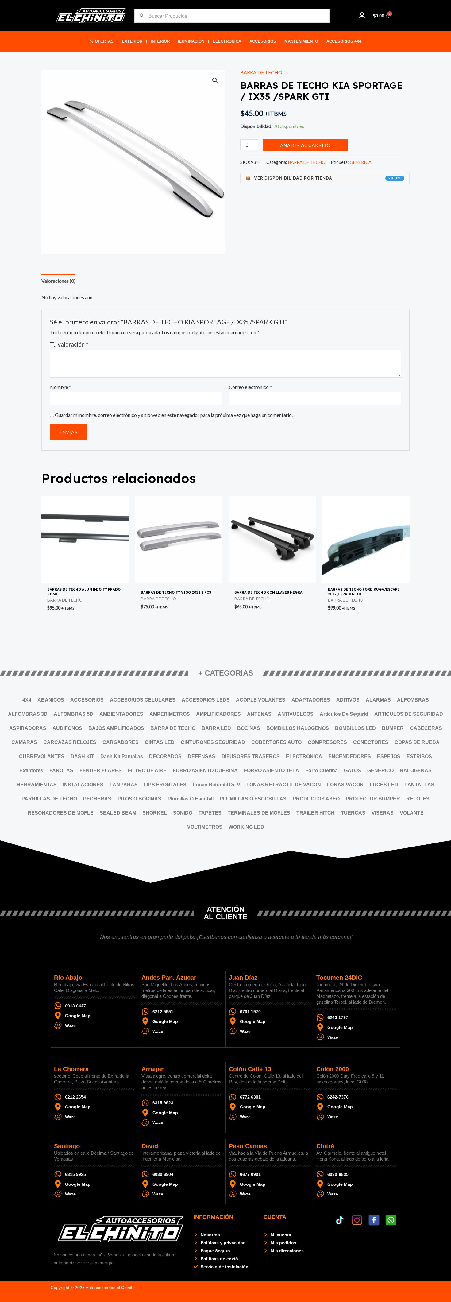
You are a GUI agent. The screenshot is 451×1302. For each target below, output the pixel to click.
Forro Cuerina (321, 770)
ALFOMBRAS (413, 700)
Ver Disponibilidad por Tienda (323, 178)
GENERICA (361, 162)
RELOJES (418, 798)
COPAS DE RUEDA (417, 742)
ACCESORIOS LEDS (206, 700)
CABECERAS (426, 728)
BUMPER (393, 728)
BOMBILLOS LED (355, 728)
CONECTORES (370, 742)
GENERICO (380, 770)
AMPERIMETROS (169, 714)
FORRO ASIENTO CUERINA (205, 770)
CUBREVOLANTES (41, 756)
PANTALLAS (419, 784)
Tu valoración (69, 344)
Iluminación (191, 41)
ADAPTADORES (310, 700)
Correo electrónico (250, 387)
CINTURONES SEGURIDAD (213, 742)
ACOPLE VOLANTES (260, 700)
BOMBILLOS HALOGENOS (297, 728)
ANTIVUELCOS (296, 714)
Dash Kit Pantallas (121, 756)
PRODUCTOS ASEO (316, 798)
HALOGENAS (416, 770)
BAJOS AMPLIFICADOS (116, 728)
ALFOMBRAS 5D (73, 714)
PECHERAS (97, 798)
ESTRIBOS (419, 756)
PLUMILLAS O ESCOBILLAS (253, 798)
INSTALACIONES (83, 784)
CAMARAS (24, 742)
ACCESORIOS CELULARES (142, 700)
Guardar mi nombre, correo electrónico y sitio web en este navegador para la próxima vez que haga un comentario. (174, 415)
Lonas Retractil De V (216, 784)
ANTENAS (259, 714)
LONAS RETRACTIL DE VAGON (283, 784)
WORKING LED (246, 827)
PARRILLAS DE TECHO (49, 798)
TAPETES (210, 813)
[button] (215, 80)
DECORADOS (165, 756)
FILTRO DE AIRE (147, 770)
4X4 (26, 700)
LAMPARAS (124, 784)
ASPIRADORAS (27, 728)
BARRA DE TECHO (261, 72)
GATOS (352, 770)
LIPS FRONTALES (165, 784)
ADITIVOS (348, 700)
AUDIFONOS (67, 728)
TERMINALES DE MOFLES (259, 813)
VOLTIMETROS (204, 827)
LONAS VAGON (345, 784)
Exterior (132, 41)
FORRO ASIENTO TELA (271, 770)
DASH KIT (82, 756)
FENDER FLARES (100, 770)
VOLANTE (412, 813)
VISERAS (383, 813)
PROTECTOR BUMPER (373, 798)
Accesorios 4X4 (343, 41)
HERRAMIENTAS (37, 784)
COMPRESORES (327, 742)
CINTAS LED (160, 742)
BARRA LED (216, 728)
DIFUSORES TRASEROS (251, 756)
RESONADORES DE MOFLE (61, 813)
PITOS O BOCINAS (139, 798)
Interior (160, 41)
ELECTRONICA (227, 41)
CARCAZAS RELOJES (69, 742)
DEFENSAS (201, 756)
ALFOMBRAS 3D (28, 714)
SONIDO (182, 813)
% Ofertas (102, 41)
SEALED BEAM (118, 813)
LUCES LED (384, 784)
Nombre (60, 387)
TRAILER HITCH (315, 813)
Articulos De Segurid (344, 714)
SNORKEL (154, 813)
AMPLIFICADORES (218, 714)
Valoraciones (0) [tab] (58, 281)
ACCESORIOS (262, 41)
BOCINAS (248, 728)
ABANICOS (50, 700)
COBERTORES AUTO (276, 742)
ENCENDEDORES (349, 756)
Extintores (31, 770)
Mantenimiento (301, 41)
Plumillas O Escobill (191, 798)
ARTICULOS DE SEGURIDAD (408, 714)
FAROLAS (61, 770)
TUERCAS (353, 813)
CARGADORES (120, 742)
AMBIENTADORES (121, 714)
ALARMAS (378, 700)
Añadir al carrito (305, 145)
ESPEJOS (388, 756)
